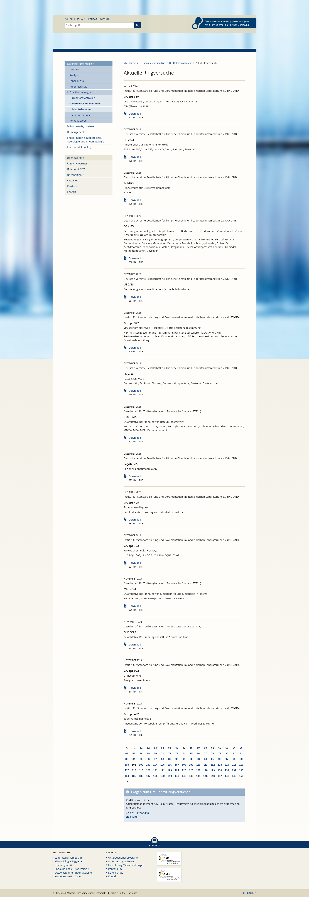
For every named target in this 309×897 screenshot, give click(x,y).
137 (148, 776)
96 (219, 759)
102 (141, 764)
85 (141, 759)
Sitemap (81, 19)
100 (127, 764)
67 (134, 753)
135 (134, 776)
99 (241, 759)
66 (126, 753)
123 (170, 770)
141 (177, 776)
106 (170, 764)
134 (127, 776)
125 (184, 770)
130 (220, 770)
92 (191, 759)
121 (155, 770)
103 (148, 764)
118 (134, 770)
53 (155, 747)
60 (205, 747)
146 (212, 776)
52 (148, 747)
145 (205, 776)
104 (155, 764)
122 (162, 770)
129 (212, 770)
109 (191, 764)
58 (191, 747)
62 (219, 747)
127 (198, 770)
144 (198, 776)
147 (220, 776)
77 (205, 753)
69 (148, 753)
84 (134, 759)
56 (176, 747)
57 (184, 747)
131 (227, 770)
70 (155, 753)
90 (176, 759)
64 (234, 747)
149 (234, 776)
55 (169, 747)
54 (162, 747)
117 (127, 770)
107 (177, 764)
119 (141, 770)
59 (198, 747)
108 (184, 764)
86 (148, 759)
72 (169, 753)
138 (155, 776)
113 (220, 764)
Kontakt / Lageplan (98, 19)
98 (234, 759)
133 (241, 770)
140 (170, 776)
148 (227, 776)
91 (184, 759)
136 (141, 776)
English (69, 19)
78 (212, 753)
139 (162, 776)
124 (177, 770)
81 (234, 753)
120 (148, 770)
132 (234, 770)
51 (141, 747)
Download (135, 113)
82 (241, 753)
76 (198, 753)
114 (227, 764)
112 (213, 764)
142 (184, 776)
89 (169, 759)
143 (191, 776)
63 (226, 747)
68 (141, 753)
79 (219, 753)
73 (176, 753)
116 (241, 764)
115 (234, 764)
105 (162, 764)
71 (162, 753)
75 (191, 753)
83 (126, 759)
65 (241, 747)
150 (241, 776)
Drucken (251, 892)
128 (205, 770)
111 (205, 764)
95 (212, 759)
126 (191, 770)
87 (155, 759)
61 (212, 747)
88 (162, 759)
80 (226, 753)
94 (205, 759)
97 (226, 759)
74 (184, 753)
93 (198, 759)
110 (198, 764)
